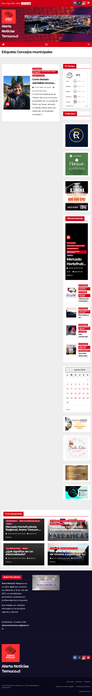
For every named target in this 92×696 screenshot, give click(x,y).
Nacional (79, 682)
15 (88, 389)
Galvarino (82, 331)
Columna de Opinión (83, 686)
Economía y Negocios (83, 289)
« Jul (67, 409)
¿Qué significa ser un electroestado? (19, 553)
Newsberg (33, 685)
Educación (82, 292)
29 (88, 398)
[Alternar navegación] (46, 44)
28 (84, 398)
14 (84, 389)
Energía (25, 548)
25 (72, 398)
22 (88, 393)
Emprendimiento (72, 248)
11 (71, 389)
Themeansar (6, 687)
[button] (89, 44)
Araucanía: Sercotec (83, 347)
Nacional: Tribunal (82, 295)
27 (80, 398)
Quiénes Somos (84, 691)
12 (75, 389)
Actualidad (37, 68)
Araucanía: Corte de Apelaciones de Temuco (44, 72)
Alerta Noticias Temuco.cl (10, 31)
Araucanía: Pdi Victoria (84, 312)
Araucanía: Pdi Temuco (84, 328)
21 (83, 393)
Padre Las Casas (38, 75)
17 (67, 393)
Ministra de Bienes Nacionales (73, 252)
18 (71, 393)
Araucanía (70, 682)
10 (67, 389)
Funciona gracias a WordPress (13, 685)
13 (79, 389)
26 (75, 398)
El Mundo (87, 682)
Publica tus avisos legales (65, 686)
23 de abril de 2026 (42, 87)
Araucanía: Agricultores (75, 245)
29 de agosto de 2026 (17, 534)
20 (80, 393)
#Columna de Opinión (13, 548)
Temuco (70, 255)
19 (76, 393)
